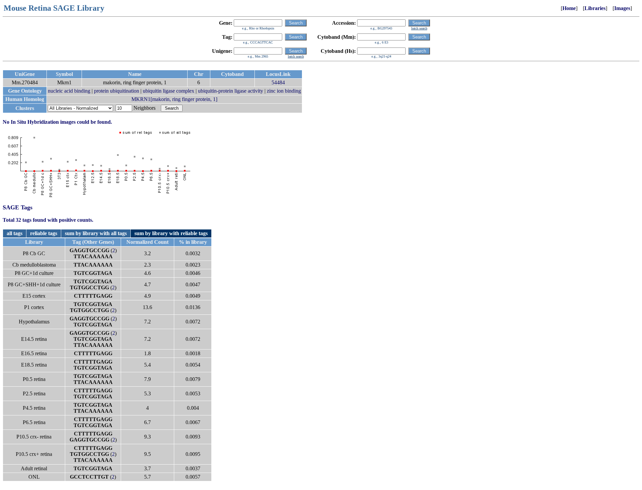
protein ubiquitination (116, 91)
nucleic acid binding (69, 91)
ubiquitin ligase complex (168, 91)
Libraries (595, 8)
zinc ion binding (284, 91)
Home (569, 8)
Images (622, 8)
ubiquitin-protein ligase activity (230, 91)
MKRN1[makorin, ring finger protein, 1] (174, 99)
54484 (278, 82)
